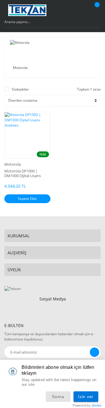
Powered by (87, 405)
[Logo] (27, 10)
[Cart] (96, 10)
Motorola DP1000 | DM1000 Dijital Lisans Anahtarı (22, 173)
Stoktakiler (20, 89)
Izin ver (85, 396)
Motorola (12, 164)
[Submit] (94, 352)
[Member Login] (83, 10)
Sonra (58, 396)
